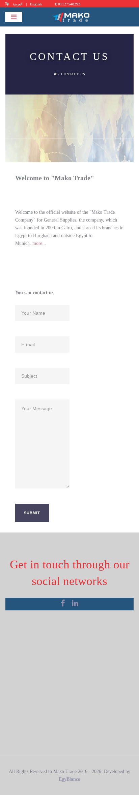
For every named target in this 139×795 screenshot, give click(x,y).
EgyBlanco (69, 779)
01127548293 (68, 4)
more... (39, 243)
